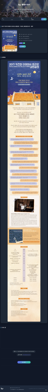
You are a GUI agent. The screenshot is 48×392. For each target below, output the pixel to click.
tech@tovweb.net (21, 389)
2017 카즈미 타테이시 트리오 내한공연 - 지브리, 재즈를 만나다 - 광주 (17, 26)
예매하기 (23, 46)
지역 (21, 18)
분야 (31, 18)
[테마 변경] (46, 390)
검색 (44, 19)
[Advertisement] (24, 376)
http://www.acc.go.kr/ (26, 354)
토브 (10, 387)
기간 (2, 18)
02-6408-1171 (13, 389)
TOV (36, 388)
